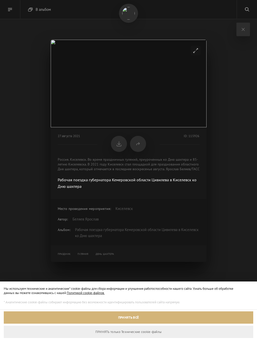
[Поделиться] (138, 144)
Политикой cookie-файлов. (86, 293)
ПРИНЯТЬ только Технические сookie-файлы (128, 332)
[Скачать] (119, 144)
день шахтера (105, 254)
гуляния (83, 254)
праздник (64, 254)
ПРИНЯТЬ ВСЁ (128, 317)
